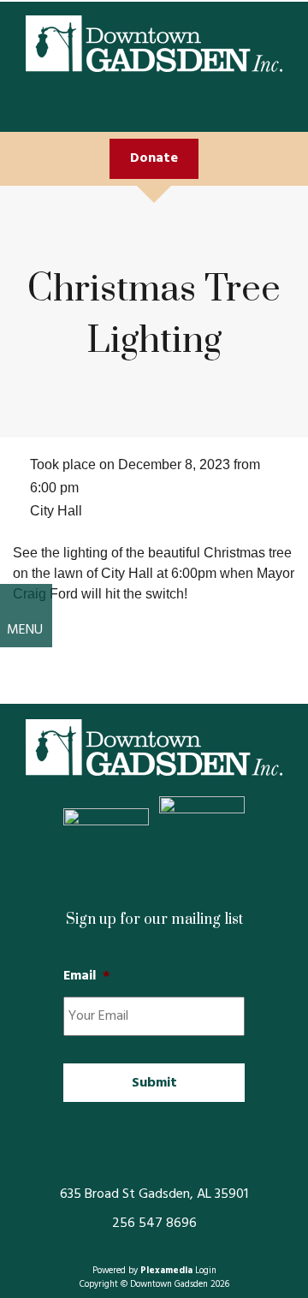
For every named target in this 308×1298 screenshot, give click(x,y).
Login (205, 1271)
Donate (154, 158)
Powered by (142, 1271)
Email (86, 976)
